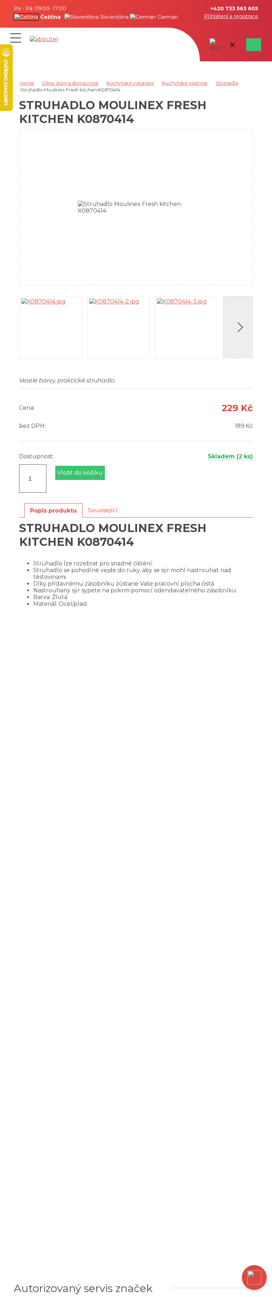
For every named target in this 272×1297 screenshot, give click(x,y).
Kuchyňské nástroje (185, 83)
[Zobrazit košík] (252, 45)
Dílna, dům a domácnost (70, 83)
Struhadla (227, 83)
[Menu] (15, 38)
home (27, 83)
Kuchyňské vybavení (130, 83)
